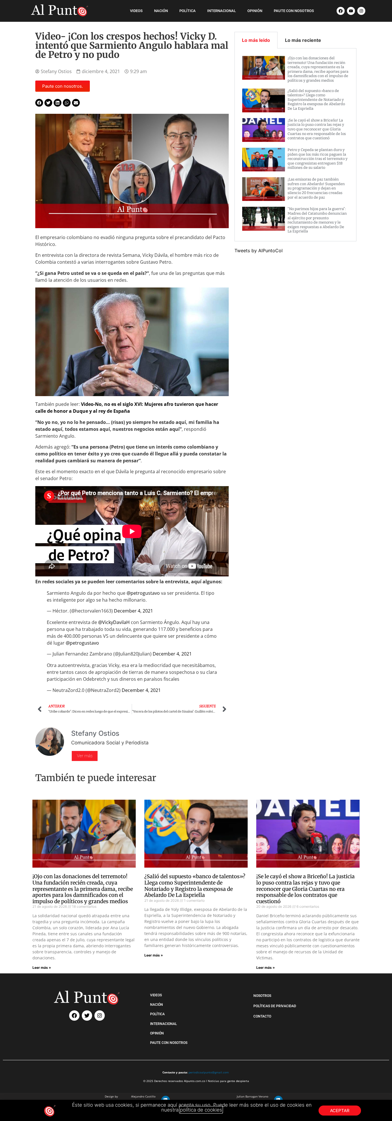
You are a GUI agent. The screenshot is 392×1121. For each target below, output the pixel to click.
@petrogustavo (143, 593)
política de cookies (201, 1110)
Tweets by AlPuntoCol (258, 250)
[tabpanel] (295, 144)
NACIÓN (161, 11)
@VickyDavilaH (114, 622)
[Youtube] (351, 11)
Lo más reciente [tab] (303, 40)
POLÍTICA (187, 11)
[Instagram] (361, 11)
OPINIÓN (254, 11)
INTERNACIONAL (221, 11)
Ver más (84, 755)
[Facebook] (341, 11)
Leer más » (41, 967)
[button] (39, 103)
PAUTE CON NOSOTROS (294, 11)
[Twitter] (87, 1015)
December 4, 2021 (133, 611)
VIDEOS (136, 11)
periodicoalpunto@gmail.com (209, 1072)
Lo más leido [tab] (256, 40)
